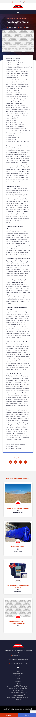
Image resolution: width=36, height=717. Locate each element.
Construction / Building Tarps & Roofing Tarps (18, 687)
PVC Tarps (18, 685)
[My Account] (12, 2)
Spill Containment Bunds (18, 675)
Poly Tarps (18, 683)
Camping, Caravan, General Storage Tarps (18, 694)
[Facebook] (18, 667)
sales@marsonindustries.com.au (18, 663)
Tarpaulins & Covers (18, 673)
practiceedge (29, 709)
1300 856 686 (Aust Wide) (18, 656)
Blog (21, 27)
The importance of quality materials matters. (18, 586)
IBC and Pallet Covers (18, 690)
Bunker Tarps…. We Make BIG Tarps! (18, 508)
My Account (15, 2)
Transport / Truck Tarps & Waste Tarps (18, 688)
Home (18, 670)
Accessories (18, 699)
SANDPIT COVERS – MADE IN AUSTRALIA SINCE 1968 (18, 622)
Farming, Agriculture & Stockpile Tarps (18, 692)
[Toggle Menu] (18, 12)
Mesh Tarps (18, 681)
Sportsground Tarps (18, 695)
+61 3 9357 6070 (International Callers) (18, 659)
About (18, 671)
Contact (18, 678)
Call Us (27, 715)
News (18, 676)
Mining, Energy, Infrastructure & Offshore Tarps (18, 697)
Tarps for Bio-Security (18, 547)
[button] (10, 462)
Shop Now (9, 715)
